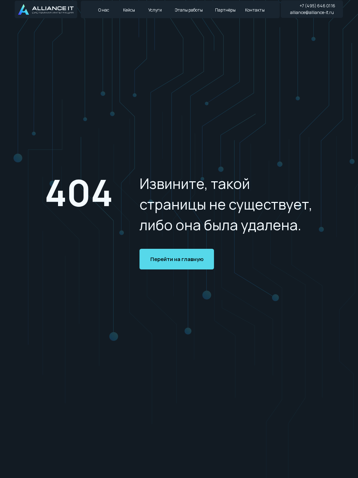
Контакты (255, 10)
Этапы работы (189, 10)
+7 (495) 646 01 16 (317, 6)
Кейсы (129, 10)
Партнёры (225, 10)
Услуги (155, 10)
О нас (103, 10)
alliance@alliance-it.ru (312, 12)
